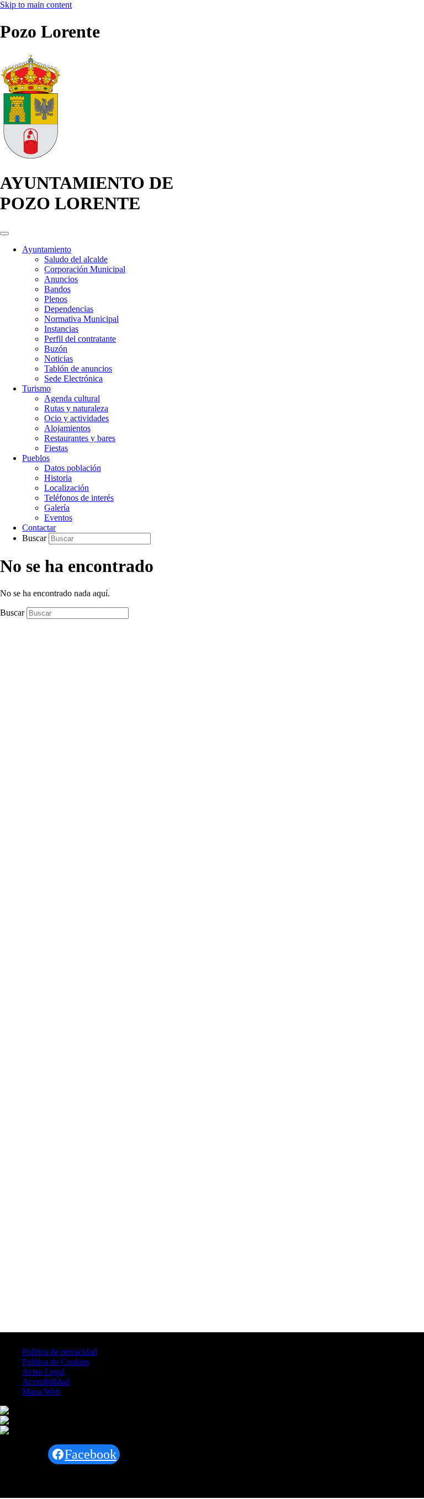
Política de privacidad (59, 1352)
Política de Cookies (55, 1361)
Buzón (55, 348)
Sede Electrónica (73, 378)
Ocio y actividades (76, 418)
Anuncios (61, 279)
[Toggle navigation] (4, 233)
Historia (58, 478)
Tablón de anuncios (78, 368)
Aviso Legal (43, 1371)
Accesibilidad (46, 1381)
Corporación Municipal (84, 269)
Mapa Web (41, 1391)
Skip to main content (36, 4)
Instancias (61, 328)
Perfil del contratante (80, 338)
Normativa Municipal (81, 319)
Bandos (57, 289)
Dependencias (68, 309)
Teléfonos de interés (79, 497)
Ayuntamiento (46, 249)
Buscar (35, 538)
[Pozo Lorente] (30, 156)
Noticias (58, 358)
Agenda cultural (72, 398)
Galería (57, 507)
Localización (66, 487)
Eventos (58, 517)
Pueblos (36, 458)
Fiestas (56, 448)
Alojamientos (67, 428)
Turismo (36, 388)
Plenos (55, 299)
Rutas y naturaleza (76, 408)
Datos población (72, 468)
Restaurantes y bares (79, 438)
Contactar (39, 527)
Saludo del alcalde (76, 259)
